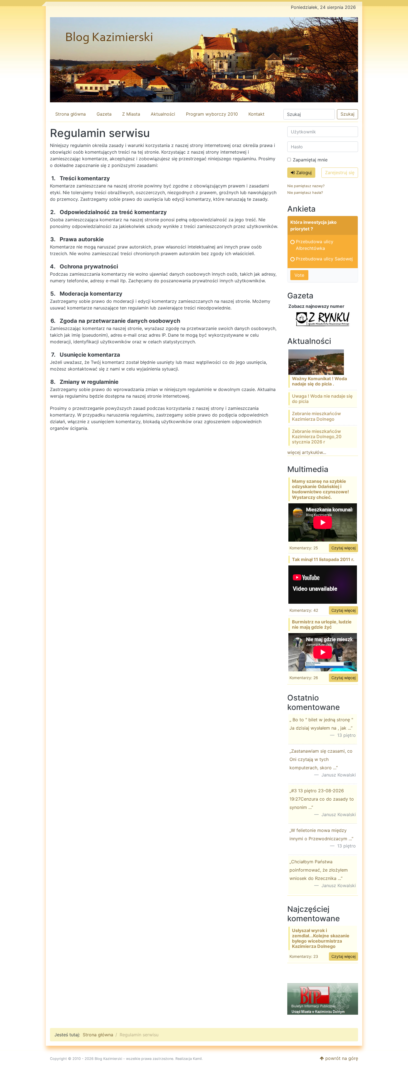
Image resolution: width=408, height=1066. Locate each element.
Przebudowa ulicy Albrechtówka (314, 245)
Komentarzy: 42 (303, 610)
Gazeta (104, 114)
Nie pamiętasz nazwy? (305, 186)
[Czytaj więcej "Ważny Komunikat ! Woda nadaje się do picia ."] (316, 361)
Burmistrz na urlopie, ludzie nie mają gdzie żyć (322, 624)
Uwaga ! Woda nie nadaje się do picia (322, 398)
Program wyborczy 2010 (212, 114)
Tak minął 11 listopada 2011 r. (323, 559)
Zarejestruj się (339, 172)
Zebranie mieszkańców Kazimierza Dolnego (316, 416)
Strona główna (70, 114)
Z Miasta (131, 114)
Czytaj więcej (343, 547)
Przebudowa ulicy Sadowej (324, 259)
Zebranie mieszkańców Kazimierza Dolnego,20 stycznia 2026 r (316, 436)
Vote (299, 275)
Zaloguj (303, 172)
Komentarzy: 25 (303, 547)
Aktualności (163, 114)
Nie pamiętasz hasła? (305, 193)
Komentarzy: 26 (303, 677)
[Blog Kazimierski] (204, 59)
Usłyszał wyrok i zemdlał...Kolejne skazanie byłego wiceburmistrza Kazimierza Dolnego (320, 938)
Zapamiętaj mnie (310, 160)
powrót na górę (341, 1058)
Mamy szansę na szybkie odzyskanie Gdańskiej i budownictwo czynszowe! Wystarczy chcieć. (320, 489)
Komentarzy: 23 (303, 956)
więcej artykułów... (306, 452)
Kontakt (256, 114)
